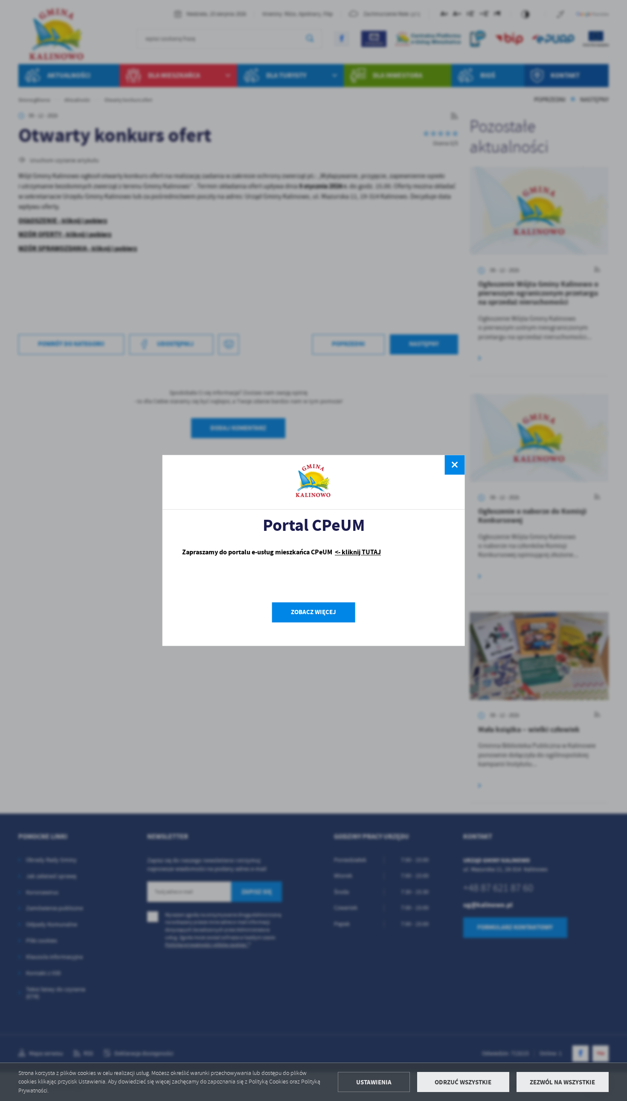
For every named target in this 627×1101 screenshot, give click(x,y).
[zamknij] (454, 464)
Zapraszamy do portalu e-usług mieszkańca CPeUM (281, 552)
